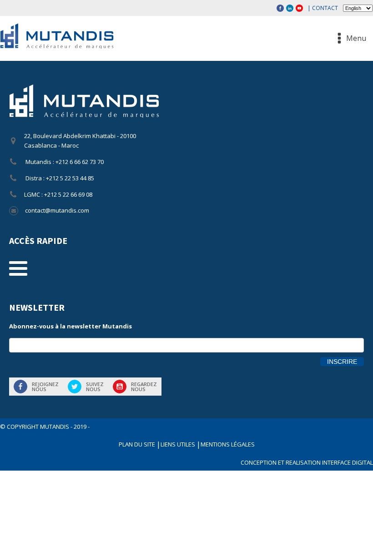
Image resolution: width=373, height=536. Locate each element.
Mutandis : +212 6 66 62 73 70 (64, 162)
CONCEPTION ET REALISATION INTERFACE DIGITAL (307, 462)
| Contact (322, 8)
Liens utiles (179, 444)
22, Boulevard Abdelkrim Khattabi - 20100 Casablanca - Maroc (80, 140)
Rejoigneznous (45, 387)
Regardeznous (144, 387)
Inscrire (342, 361)
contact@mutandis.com (57, 210)
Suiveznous (95, 387)
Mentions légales (228, 444)
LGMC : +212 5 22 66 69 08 (58, 194)
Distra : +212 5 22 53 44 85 (59, 178)
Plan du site (137, 444)
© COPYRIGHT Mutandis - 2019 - (45, 426)
